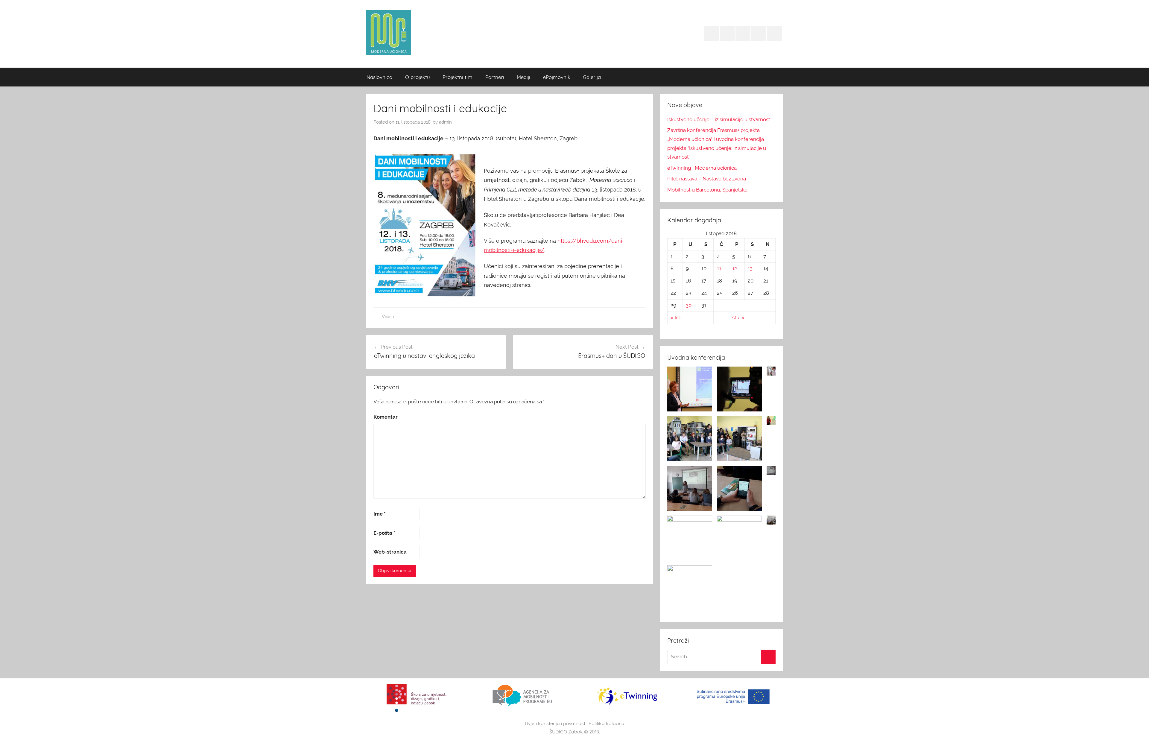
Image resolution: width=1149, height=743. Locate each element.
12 (734, 268)
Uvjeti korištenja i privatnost (555, 723)
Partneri (494, 77)
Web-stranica (390, 552)
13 (750, 268)
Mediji (523, 77)
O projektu (417, 77)
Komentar (385, 417)
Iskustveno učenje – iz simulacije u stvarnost (718, 119)
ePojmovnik (556, 77)
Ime (379, 514)
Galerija (592, 77)
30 (688, 305)
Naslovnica (379, 77)
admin (445, 122)
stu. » (738, 317)
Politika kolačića (606, 723)
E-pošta (384, 533)
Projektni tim (457, 77)
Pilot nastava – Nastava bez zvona (706, 179)
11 (719, 268)
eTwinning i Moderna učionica (702, 168)
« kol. (677, 317)
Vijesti (388, 316)
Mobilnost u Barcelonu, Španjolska (707, 190)
